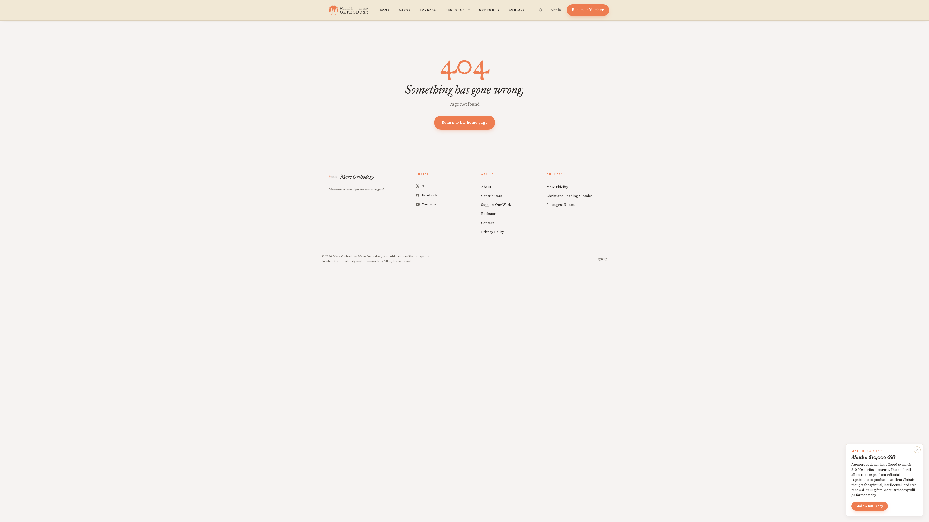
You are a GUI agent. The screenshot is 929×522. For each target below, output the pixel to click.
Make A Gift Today (869, 506)
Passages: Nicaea (561, 205)
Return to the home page (464, 122)
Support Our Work (496, 205)
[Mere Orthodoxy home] (348, 10)
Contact (517, 10)
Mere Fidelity (557, 187)
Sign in (556, 10)
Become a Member (588, 10)
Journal (428, 10)
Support (489, 10)
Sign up (602, 259)
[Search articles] (540, 10)
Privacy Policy (492, 232)
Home (385, 10)
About (405, 10)
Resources (457, 10)
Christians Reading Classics (569, 196)
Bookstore (489, 213)
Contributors (491, 196)
